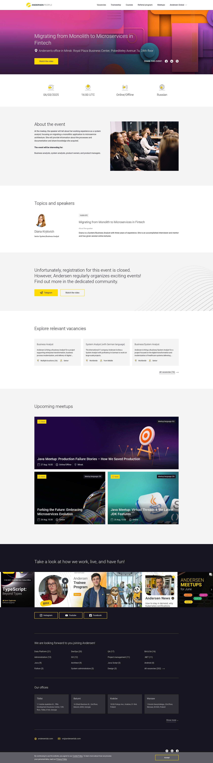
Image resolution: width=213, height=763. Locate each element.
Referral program (145, 5)
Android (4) (149, 663)
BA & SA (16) (150, 651)
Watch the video (46, 61)
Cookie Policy (78, 756)
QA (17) (111, 651)
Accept (167, 758)
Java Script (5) (114, 663)
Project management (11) (119, 657)
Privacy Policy (61, 759)
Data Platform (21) (42, 651)
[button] (178, 5)
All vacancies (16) (167, 372)
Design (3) (112, 668)
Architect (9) (76, 663)
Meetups (161, 5)
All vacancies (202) (152, 668)
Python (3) (39, 668)
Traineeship (116, 5)
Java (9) (38, 663)
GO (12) (74, 657)
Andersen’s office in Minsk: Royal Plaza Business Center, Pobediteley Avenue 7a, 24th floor (96, 50)
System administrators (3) (82, 668)
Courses (129, 5)
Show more (171, 720)
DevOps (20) (76, 651)
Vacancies (101, 5)
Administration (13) (42, 657)
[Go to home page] (39, 5)
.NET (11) (148, 657)
